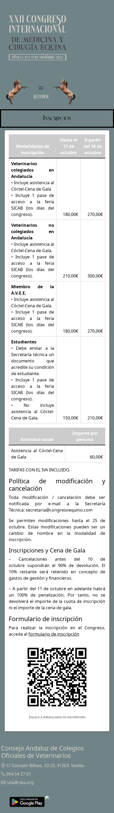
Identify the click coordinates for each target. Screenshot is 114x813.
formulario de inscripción (53, 634)
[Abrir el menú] (41, 88)
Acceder (41, 96)
